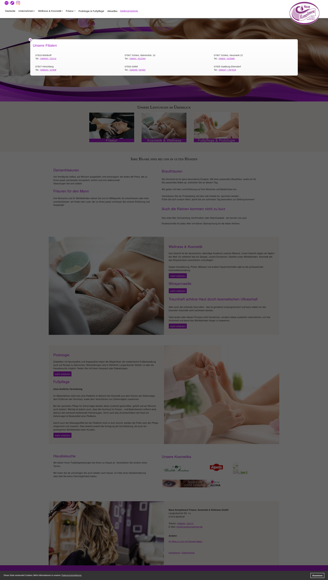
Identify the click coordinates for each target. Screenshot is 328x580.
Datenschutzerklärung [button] (71, 575)
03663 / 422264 (138, 58)
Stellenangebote (129, 11)
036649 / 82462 (138, 70)
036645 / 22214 (48, 58)
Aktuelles (112, 11)
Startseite (10, 11)
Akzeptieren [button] (317, 575)
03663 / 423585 (227, 58)
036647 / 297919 (227, 70)
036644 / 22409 (48, 70)
